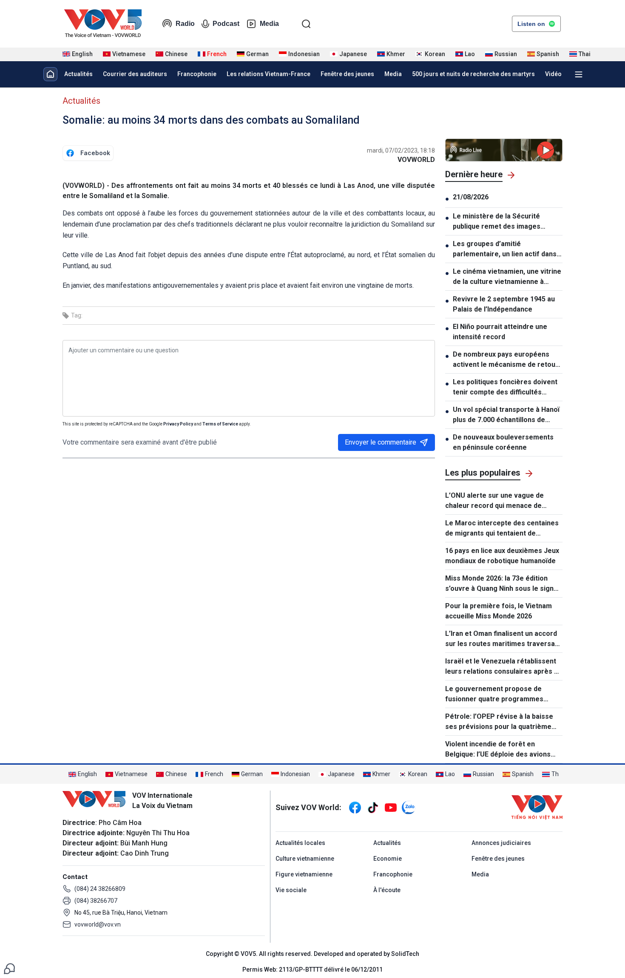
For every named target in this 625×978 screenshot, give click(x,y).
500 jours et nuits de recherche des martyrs (473, 74)
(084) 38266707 (95, 900)
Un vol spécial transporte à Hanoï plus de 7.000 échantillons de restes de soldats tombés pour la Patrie (506, 415)
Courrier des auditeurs (135, 74)
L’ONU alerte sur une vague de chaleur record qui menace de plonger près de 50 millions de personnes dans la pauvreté (494, 501)
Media (269, 23)
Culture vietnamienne (305, 858)
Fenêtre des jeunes (347, 74)
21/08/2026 (471, 197)
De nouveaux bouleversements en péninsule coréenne (503, 442)
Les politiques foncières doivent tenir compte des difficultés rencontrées (505, 387)
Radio (185, 23)
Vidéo (553, 74)
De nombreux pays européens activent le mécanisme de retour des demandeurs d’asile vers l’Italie (505, 360)
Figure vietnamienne (304, 874)
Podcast (226, 23)
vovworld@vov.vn (97, 924)
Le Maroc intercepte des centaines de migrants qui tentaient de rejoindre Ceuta (502, 529)
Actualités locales (300, 842)
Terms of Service (220, 424)
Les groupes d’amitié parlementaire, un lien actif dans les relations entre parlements (505, 249)
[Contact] (9, 968)
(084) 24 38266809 (99, 888)
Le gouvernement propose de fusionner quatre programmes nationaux (494, 694)
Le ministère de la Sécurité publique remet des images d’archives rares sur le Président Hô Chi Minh (506, 222)
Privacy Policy (178, 424)
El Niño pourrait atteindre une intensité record (500, 332)
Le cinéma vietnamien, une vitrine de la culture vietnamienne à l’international (507, 277)
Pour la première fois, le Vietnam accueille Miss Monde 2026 (498, 611)
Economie (387, 858)
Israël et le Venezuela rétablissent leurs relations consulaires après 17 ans (503, 667)
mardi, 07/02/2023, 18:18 (401, 150)
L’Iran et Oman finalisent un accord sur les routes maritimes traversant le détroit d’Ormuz (503, 639)
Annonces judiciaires (501, 842)
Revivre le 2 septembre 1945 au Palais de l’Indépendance (504, 304)
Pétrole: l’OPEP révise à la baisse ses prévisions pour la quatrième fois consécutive (499, 722)
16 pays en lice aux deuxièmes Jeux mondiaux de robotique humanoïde (502, 556)
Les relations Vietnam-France (268, 74)
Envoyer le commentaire (380, 442)
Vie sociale (291, 890)
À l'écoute (387, 890)
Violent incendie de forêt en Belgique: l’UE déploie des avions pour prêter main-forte (498, 750)
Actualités (78, 74)
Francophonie (196, 74)
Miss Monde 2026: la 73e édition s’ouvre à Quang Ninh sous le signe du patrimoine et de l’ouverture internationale (501, 584)
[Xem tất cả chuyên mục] (578, 74)
